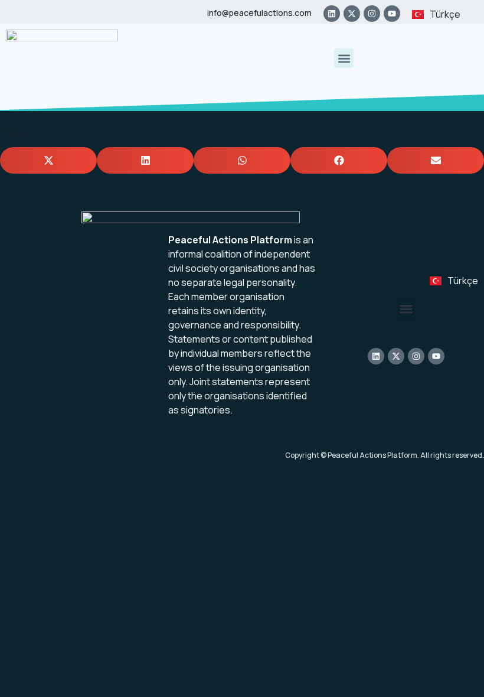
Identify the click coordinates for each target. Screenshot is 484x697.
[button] (344, 58)
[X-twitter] (352, 13)
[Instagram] (372, 13)
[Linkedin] (331, 13)
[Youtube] (392, 13)
